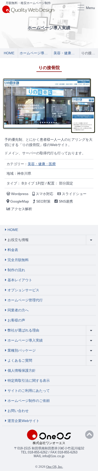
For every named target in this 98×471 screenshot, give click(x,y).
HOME (13, 230)
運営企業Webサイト (23, 421)
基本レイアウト (20, 280)
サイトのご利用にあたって (29, 391)
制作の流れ (16, 270)
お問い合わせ (18, 411)
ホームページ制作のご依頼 (29, 401)
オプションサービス (23, 290)
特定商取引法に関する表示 (29, 381)
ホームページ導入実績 (25, 340)
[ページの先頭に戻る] (89, 435)
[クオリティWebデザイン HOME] (28, 9)
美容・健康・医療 (42, 164)
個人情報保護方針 (22, 370)
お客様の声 (16, 320)
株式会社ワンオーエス (49, 443)
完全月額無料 (18, 260)
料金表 (13, 250)
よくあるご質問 (20, 360)
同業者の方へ (18, 310)
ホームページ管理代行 (25, 300)
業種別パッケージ (22, 350)
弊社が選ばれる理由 (23, 330)
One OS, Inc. (54, 466)
